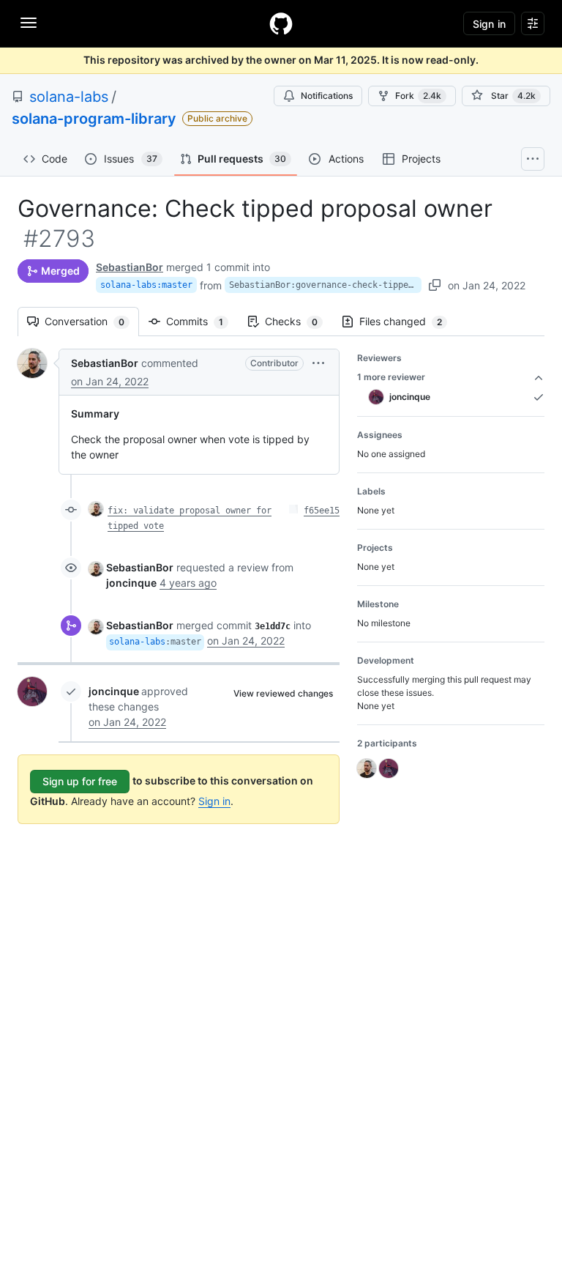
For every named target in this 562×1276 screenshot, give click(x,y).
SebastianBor (129, 267)
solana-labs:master (146, 285)
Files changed (408, 321)
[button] (318, 363)
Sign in (214, 801)
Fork (418, 95)
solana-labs (68, 96)
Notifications (327, 95)
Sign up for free (79, 781)
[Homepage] (281, 23)
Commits (202, 321)
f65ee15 (322, 510)
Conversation (92, 321)
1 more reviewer (391, 376)
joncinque (114, 691)
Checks (298, 321)
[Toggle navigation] (29, 23)
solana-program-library (94, 118)
